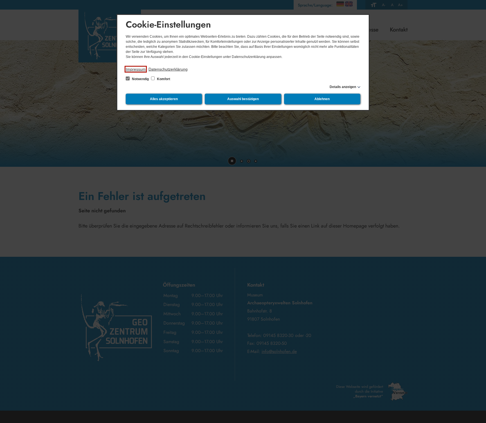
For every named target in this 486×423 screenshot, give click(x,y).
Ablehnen (322, 99)
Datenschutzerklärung (168, 69)
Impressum (136, 69)
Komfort (163, 79)
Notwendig (140, 79)
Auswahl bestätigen (243, 99)
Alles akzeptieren (164, 99)
